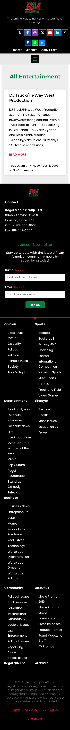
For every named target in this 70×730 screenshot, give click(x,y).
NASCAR (44, 384)
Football (44, 356)
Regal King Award (15, 649)
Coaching (45, 350)
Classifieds (35, 719)
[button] (35, 59)
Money (13, 523)
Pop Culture (16, 465)
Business (11, 498)
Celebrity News (19, 426)
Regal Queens (14, 663)
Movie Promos (48, 607)
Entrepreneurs (18, 512)
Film (11, 432)
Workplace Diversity (15, 565)
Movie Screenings (46, 615)
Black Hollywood (20, 409)
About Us (42, 588)
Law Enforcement (17, 633)
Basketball (46, 339)
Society (13, 367)
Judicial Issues (19, 625)
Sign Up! (35, 305)
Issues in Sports (50, 372)
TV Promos (46, 646)
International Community (17, 616)
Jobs (11, 518)
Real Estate (16, 540)
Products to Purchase (16, 531)
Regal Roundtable (16, 473)
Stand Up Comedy (14, 484)
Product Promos (50, 630)
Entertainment (15, 401)
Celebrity (14, 344)
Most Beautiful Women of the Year (18, 448)
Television (15, 492)
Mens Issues (47, 421)
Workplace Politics (15, 576)
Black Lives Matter (16, 335)
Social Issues (17, 658)
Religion (13, 355)
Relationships (48, 427)
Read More (17, 154)
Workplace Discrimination (18, 554)
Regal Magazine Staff (50, 638)
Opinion (10, 324)
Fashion (44, 409)
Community (13, 588)
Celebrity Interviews (15, 417)
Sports (40, 324)
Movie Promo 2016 (47, 599)
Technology (16, 546)
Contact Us (50, 710)
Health (43, 415)
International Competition (47, 364)
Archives (41, 663)
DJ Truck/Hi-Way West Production (32, 98)
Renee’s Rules (18, 361)
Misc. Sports (47, 378)
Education (15, 608)
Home (16, 710)
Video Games (48, 395)
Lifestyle (41, 401)
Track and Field (49, 390)
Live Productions (20, 437)
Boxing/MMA (47, 344)
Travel (42, 432)
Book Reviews (18, 602)
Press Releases (49, 624)
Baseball (44, 333)
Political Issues (18, 596)
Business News (19, 506)
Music (12, 459)
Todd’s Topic (17, 372)
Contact (11, 202)
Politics (13, 349)
